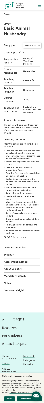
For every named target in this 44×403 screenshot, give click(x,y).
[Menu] (39, 5)
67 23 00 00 (9, 359)
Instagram (29, 360)
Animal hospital (14, 344)
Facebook (28, 356)
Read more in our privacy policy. (23, 392)
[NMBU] (22, 5)
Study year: (10, 45)
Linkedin (28, 364)
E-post (6, 363)
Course (7, 14)
